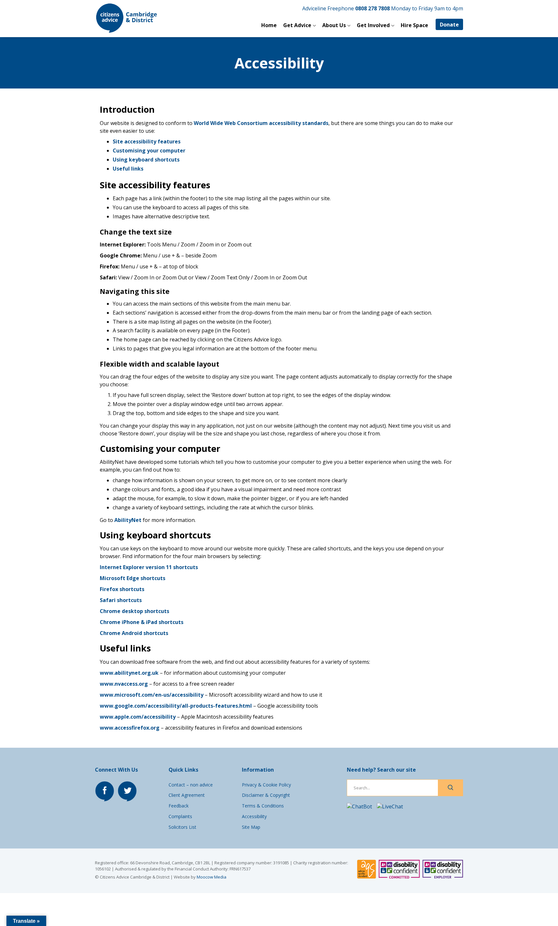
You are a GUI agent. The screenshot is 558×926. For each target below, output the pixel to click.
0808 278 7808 (372, 8)
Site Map (251, 827)
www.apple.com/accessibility (138, 716)
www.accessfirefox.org (130, 727)
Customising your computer (149, 150)
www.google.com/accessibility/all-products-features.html (176, 705)
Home (269, 25)
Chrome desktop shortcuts (134, 611)
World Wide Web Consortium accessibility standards (261, 123)
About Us (334, 25)
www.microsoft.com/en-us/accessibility (151, 694)
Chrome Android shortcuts (134, 633)
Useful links (128, 168)
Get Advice (297, 25)
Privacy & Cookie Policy (266, 785)
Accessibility (254, 816)
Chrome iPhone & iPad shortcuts (141, 622)
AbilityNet (127, 520)
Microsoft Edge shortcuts (132, 578)
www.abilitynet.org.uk (129, 672)
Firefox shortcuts (122, 589)
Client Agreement (187, 795)
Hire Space (414, 25)
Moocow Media (211, 877)
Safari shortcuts (121, 600)
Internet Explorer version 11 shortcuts (149, 567)
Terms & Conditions (263, 806)
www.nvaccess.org (124, 683)
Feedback (179, 806)
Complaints (180, 816)
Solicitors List (182, 827)
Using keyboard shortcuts (146, 159)
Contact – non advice (191, 785)
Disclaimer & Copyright (266, 795)
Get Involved (373, 25)
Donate (449, 24)
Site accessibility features (147, 141)
